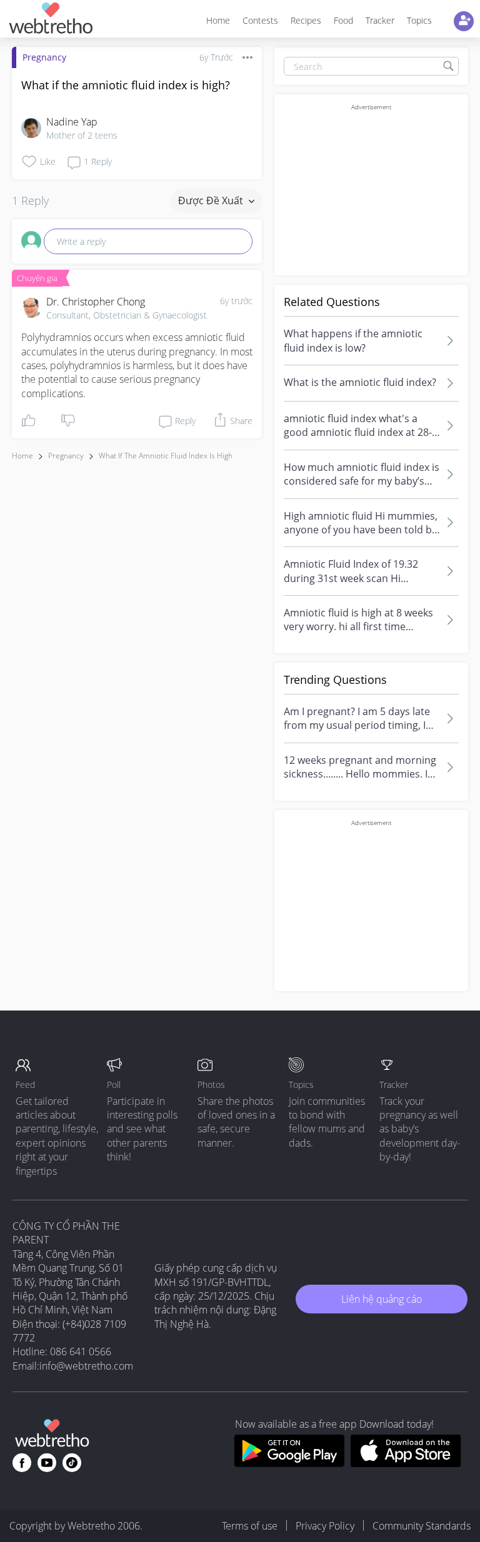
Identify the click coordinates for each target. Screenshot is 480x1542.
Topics (419, 20)
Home (218, 20)
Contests (260, 20)
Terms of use (250, 1526)
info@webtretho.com (86, 1366)
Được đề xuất (212, 200)
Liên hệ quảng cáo (381, 1299)
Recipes (306, 20)
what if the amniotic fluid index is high (165, 455)
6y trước (236, 301)
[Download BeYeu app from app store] (406, 1463)
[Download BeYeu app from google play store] (289, 1463)
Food (343, 20)
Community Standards (421, 1526)
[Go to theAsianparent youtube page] (47, 1462)
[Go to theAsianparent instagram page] (71, 1462)
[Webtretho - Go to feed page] (50, 20)
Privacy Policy (325, 1526)
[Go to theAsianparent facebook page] (21, 1462)
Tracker (380, 20)
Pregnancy (44, 57)
